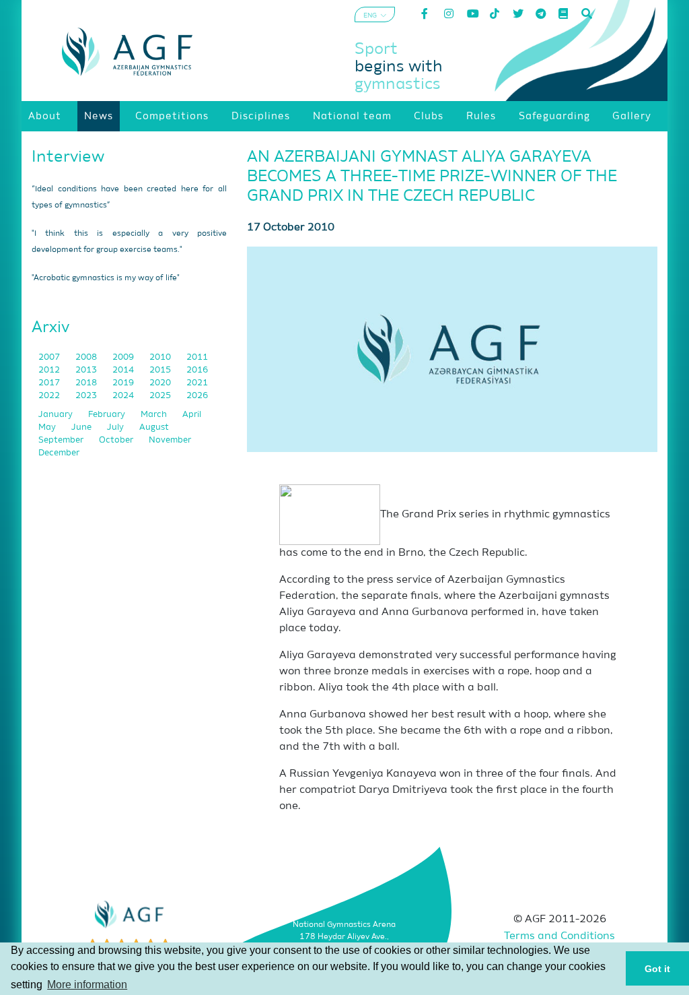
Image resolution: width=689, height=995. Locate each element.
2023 (87, 395)
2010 (161, 357)
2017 (50, 383)
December (58, 453)
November (170, 440)
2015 (161, 370)
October (117, 440)
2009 (124, 357)
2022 (50, 395)
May (48, 427)
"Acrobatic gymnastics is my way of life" (106, 278)
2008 (87, 357)
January (56, 414)
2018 (87, 383)
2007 (50, 357)
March (155, 414)
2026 (197, 395)
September (61, 440)
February (107, 414)
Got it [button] (657, 968)
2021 (197, 383)
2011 (197, 357)
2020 (161, 383)
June (82, 427)
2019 (124, 383)
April (191, 414)
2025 (161, 395)
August (154, 427)
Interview (68, 157)
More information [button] (87, 984)
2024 (124, 395)
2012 (50, 370)
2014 (124, 370)
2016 (197, 370)
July (116, 427)
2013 (87, 370)
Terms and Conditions (559, 936)
